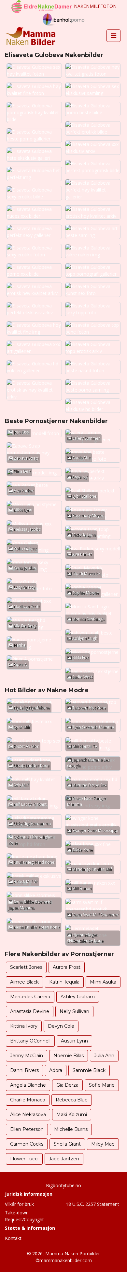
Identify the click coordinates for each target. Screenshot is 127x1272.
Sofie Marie (102, 1085)
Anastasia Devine (29, 1011)
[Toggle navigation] (113, 35)
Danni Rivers (24, 1070)
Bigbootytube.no (63, 1185)
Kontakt (13, 1238)
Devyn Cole (61, 1026)
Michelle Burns (71, 1129)
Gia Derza (67, 1085)
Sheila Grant (67, 1144)
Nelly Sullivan (74, 1011)
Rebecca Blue (72, 1100)
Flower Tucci (24, 1159)
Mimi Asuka (103, 982)
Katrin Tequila (64, 982)
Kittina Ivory (23, 1026)
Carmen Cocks (26, 1144)
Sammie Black (89, 1070)
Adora (55, 1070)
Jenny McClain (26, 1056)
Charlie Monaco (27, 1100)
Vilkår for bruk (19, 1204)
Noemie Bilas (68, 1056)
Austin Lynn (74, 1041)
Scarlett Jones (26, 967)
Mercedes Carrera (30, 997)
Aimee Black (24, 982)
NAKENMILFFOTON (95, 6)
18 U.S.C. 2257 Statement (92, 1204)
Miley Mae (103, 1144)
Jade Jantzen (64, 1159)
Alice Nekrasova (28, 1114)
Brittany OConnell (30, 1041)
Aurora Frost (66, 967)
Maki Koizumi (71, 1114)
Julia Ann (104, 1056)
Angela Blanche (28, 1085)
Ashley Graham (78, 997)
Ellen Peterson (27, 1129)
